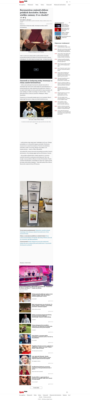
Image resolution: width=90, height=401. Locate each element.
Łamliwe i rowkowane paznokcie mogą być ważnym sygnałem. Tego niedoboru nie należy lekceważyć (64, 107)
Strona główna (22, 4)
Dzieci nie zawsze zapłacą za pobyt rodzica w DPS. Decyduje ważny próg (64, 64)
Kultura (42, 4)
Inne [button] (69, 4)
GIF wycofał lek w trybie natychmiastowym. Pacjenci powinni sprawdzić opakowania (63, 102)
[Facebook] (21, 18)
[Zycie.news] (23, 2)
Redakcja (65, 395)
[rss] (67, 1)
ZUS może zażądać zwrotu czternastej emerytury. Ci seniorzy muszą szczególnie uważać (64, 98)
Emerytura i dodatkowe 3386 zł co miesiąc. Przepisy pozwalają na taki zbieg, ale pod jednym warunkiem (64, 83)
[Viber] (25, 18)
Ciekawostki (49, 4)
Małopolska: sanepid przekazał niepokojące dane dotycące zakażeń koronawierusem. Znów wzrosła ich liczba (35, 232)
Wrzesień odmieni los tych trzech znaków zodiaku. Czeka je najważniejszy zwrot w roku (64, 94)
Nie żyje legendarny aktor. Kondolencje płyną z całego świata (64, 46)
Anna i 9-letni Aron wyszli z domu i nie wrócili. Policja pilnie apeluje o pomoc (64, 69)
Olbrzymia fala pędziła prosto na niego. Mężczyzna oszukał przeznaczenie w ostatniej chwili (63, 79)
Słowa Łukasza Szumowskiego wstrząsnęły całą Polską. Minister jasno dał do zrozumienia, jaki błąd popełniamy (36, 237)
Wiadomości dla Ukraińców (60, 4)
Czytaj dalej (36, 387)
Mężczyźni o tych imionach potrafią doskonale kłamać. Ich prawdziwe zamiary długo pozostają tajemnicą (64, 50)
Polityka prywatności (47, 397)
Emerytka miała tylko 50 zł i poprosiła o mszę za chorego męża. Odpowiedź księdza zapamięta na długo (64, 89)
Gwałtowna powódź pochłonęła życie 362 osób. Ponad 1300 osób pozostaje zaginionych (64, 60)
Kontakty (40, 397)
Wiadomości (30, 4)
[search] (70, 2)
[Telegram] (23, 18)
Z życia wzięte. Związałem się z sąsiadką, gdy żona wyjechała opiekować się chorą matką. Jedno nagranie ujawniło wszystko (64, 74)
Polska (37, 4)
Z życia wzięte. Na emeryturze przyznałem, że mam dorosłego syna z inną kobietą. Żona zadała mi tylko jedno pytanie (64, 112)
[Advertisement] (36, 133)
